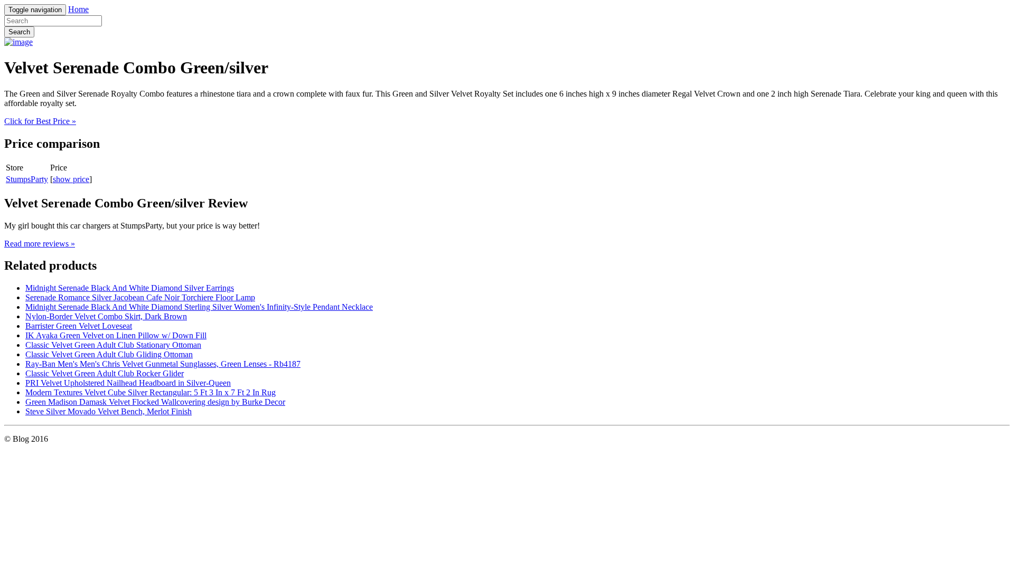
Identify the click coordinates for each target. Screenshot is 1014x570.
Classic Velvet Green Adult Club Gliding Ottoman (109, 354)
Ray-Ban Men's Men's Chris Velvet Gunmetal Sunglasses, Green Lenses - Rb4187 (163, 363)
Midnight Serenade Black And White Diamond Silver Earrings (129, 287)
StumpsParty (27, 179)
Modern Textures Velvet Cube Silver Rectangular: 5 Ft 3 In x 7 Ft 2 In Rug (150, 392)
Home (78, 9)
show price (71, 179)
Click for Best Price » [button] (40, 121)
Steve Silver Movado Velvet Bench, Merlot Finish (108, 411)
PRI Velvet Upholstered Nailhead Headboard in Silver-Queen (128, 382)
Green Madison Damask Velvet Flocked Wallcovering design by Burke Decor (155, 401)
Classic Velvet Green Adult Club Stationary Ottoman (113, 344)
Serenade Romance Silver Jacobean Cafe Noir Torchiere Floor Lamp (140, 297)
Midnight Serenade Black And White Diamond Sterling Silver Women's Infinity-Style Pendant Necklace (199, 306)
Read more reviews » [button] (39, 243)
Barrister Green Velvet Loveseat (78, 325)
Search (19, 32)
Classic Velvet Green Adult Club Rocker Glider (104, 373)
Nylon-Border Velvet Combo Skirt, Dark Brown (106, 316)
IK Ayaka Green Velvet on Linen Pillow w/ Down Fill (115, 335)
